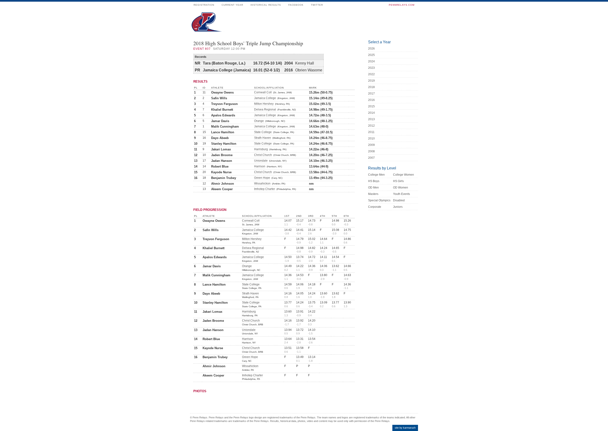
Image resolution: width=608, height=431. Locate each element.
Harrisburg (261, 149)
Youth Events (401, 194)
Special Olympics (379, 200)
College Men (376, 174)
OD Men (373, 187)
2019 (371, 80)
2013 (371, 119)
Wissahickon (262, 183)
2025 (371, 55)
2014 (371, 112)
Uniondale (261, 160)
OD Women (400, 187)
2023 (371, 67)
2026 (371, 48)
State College (263, 132)
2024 (371, 61)
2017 (371, 93)
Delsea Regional (265, 109)
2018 (371, 87)
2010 (371, 138)
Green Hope (262, 177)
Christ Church (263, 155)
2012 (371, 125)
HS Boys (373, 181)
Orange (259, 121)
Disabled (399, 200)
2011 (371, 132)
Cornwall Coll (263, 92)
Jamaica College (265, 98)
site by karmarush (405, 427)
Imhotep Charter (264, 189)
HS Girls (398, 181)
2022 (371, 74)
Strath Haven (262, 137)
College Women (403, 174)
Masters (373, 194)
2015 (371, 106)
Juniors (398, 206)
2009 (371, 145)
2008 (371, 151)
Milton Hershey (264, 103)
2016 (371, 100)
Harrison (259, 166)
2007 (371, 157)
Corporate (374, 206)
